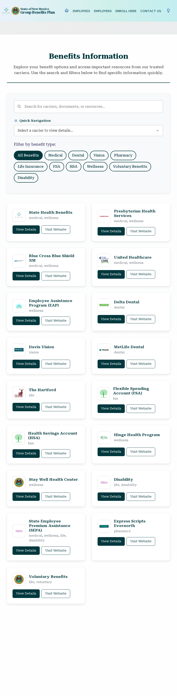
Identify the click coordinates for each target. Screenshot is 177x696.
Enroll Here (125, 11)
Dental (78, 155)
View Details (26, 229)
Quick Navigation (35, 121)
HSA (73, 167)
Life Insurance (31, 167)
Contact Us (150, 11)
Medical (55, 155)
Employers (103, 11)
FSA (56, 167)
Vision (99, 155)
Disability (26, 178)
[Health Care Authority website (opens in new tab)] (6, 10)
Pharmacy (123, 155)
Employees (81, 11)
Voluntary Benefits (130, 167)
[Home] (67, 11)
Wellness (95, 167)
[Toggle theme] (168, 11)
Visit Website (55, 229)
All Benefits (28, 155)
